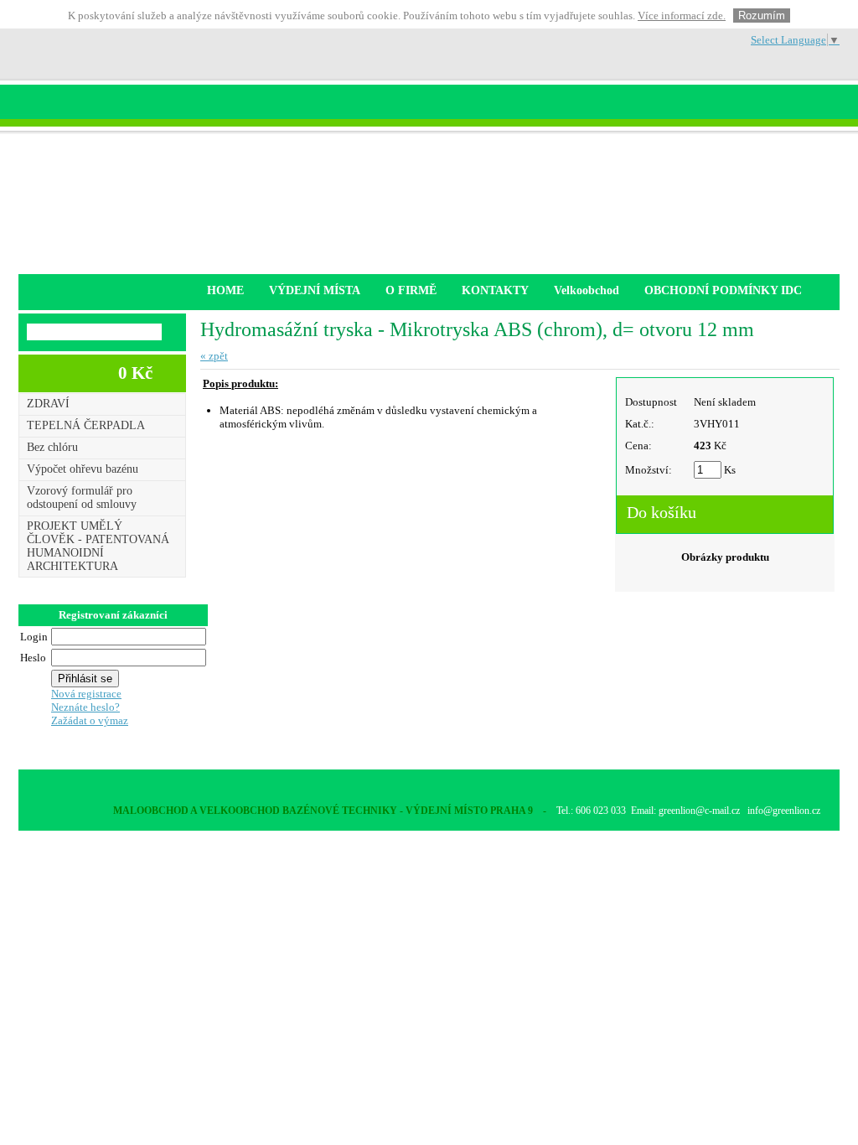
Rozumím (761, 15)
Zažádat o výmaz (89, 720)
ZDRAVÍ (48, 403)
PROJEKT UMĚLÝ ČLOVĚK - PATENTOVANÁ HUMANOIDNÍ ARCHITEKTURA (98, 546)
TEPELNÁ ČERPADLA (86, 425)
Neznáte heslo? (85, 707)
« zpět (214, 356)
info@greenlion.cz (783, 810)
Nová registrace (86, 693)
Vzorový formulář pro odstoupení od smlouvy (82, 497)
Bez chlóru (52, 447)
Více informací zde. (682, 15)
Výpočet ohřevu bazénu (82, 469)
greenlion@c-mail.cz (699, 810)
